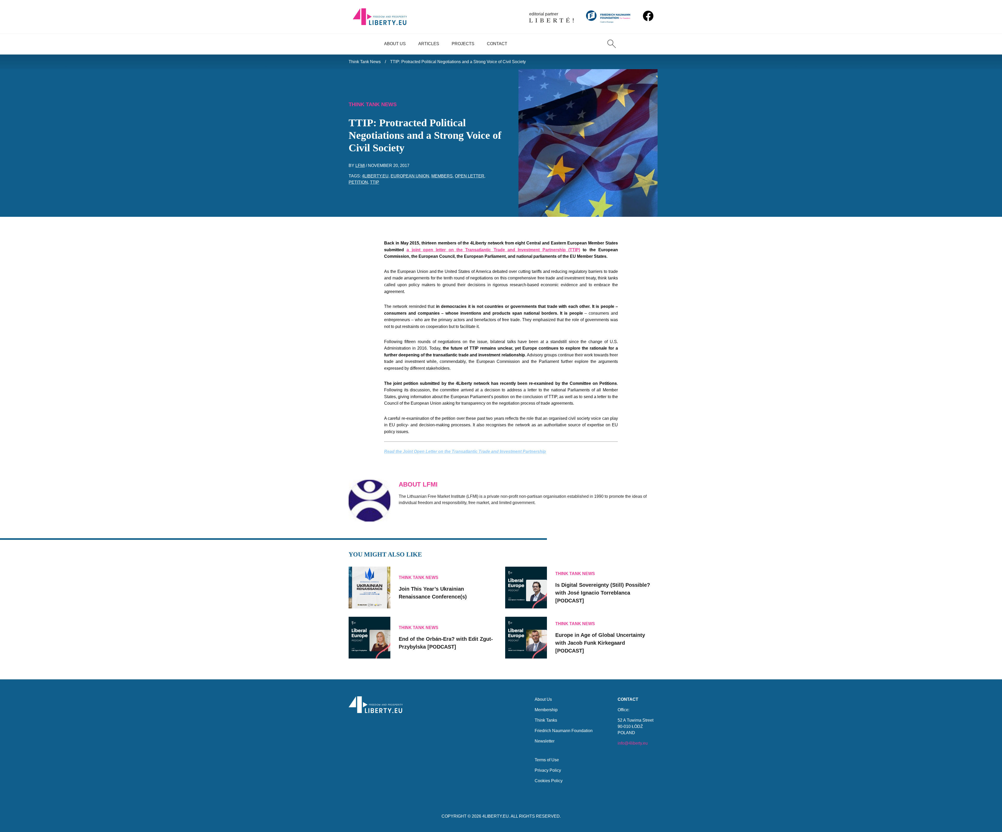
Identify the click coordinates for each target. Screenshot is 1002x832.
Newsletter (544, 741)
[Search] (611, 43)
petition (358, 182)
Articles (428, 43)
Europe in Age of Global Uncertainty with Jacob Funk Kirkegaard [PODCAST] (600, 643)
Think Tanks (546, 720)
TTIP (374, 182)
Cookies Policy (549, 781)
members (442, 176)
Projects (463, 43)
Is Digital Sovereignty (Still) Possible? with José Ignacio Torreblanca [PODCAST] (602, 592)
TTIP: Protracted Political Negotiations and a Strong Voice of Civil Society (458, 61)
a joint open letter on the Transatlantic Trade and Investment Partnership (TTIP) (493, 250)
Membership (546, 710)
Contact (497, 43)
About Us (395, 43)
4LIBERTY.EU (495, 816)
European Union (410, 176)
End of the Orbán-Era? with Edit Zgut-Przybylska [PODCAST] (446, 643)
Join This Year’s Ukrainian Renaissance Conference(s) (433, 593)
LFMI (360, 165)
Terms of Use (547, 760)
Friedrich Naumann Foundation (564, 730)
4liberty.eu (375, 176)
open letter (469, 176)
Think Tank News (365, 61)
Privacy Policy (548, 770)
